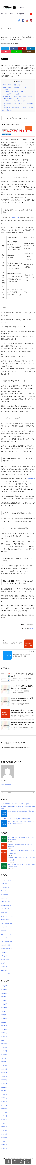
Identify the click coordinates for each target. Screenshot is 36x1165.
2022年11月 (4, 1036)
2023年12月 (4, 996)
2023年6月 (4, 1011)
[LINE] (16, 51)
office (10, 28)
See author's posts (6, 784)
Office (22, 7)
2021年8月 (4, 1080)
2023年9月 (4, 1004)
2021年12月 (4, 1076)
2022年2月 (4, 1069)
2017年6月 (4, 1108)
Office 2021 (15, 218)
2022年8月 (4, 1047)
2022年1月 (4, 1072)
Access (4, 970)
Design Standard (6, 948)
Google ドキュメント (8, 880)
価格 (6, 89)
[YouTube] (31, 14)
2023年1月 (4, 1029)
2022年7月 (4, 1051)
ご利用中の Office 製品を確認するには (13, 98)
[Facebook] (22, 20)
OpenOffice (5, 883)
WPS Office (5, 887)
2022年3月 (4, 1065)
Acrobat (4, 938)
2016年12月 (4, 1123)
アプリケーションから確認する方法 (14, 101)
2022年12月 (4, 1033)
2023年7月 (4, 1007)
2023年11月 (4, 1000)
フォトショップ (6, 934)
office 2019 (5, 909)
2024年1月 (4, 993)
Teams (3, 891)
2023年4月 (4, 1018)
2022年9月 (4, 1043)
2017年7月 (4, 1105)
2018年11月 (4, 1101)
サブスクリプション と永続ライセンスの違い (15, 87)
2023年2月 (4, 1025)
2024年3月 (4, 989)
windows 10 (5, 894)
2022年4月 (4, 1061)
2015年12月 (4, 1141)
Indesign (4, 956)
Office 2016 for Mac (7, 941)
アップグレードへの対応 (11, 94)
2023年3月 (4, 1022)
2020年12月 (4, 1087)
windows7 (4, 930)
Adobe (12, 14)
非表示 (19, 81)
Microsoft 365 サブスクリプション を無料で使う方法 (17, 96)
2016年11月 (4, 1127)
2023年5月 (4, 1015)
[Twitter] (18, 20)
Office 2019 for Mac (7, 923)
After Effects (5, 959)
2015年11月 (4, 1145)
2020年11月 (4, 1090)
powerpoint (5, 974)
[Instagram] (26, 20)
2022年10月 (4, 1040)
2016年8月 (4, 1134)
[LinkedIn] (31, 48)
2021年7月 (4, 1083)
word (4, 963)
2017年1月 (4, 1119)
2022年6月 (4, 1054)
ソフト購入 (20, 14)
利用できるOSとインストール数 (13, 91)
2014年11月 (4, 1148)
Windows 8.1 (5, 919)
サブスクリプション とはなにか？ (11, 85)
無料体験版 (31, 478)
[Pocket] (6, 51)
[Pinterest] (31, 20)
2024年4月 (4, 986)
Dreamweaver (6, 905)
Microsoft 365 (29, 624)
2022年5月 (4, 1058)
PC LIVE (31, 628)
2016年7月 (4, 1137)
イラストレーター (7, 916)
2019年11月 (4, 1094)
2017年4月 (4, 1112)
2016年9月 (4, 1130)
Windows (4, 14)
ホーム (4, 28)
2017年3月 (4, 1116)
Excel (4, 952)
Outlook (4, 966)
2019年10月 (4, 1098)
